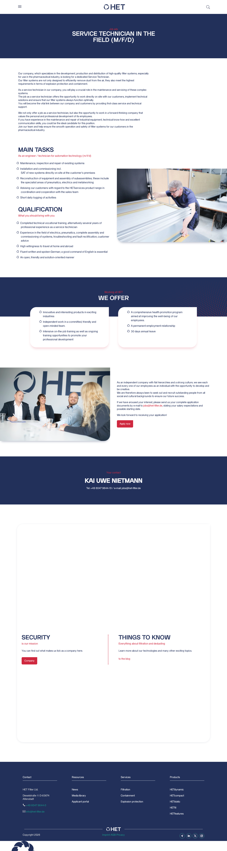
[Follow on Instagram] (201, 835)
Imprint (106, 835)
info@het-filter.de (35, 812)
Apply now (125, 424)
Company (29, 661)
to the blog (124, 659)
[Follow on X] (195, 835)
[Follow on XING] (182, 835)
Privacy (120, 835)
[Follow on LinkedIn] (188, 835)
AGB (113, 835)
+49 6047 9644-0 (36, 805)
